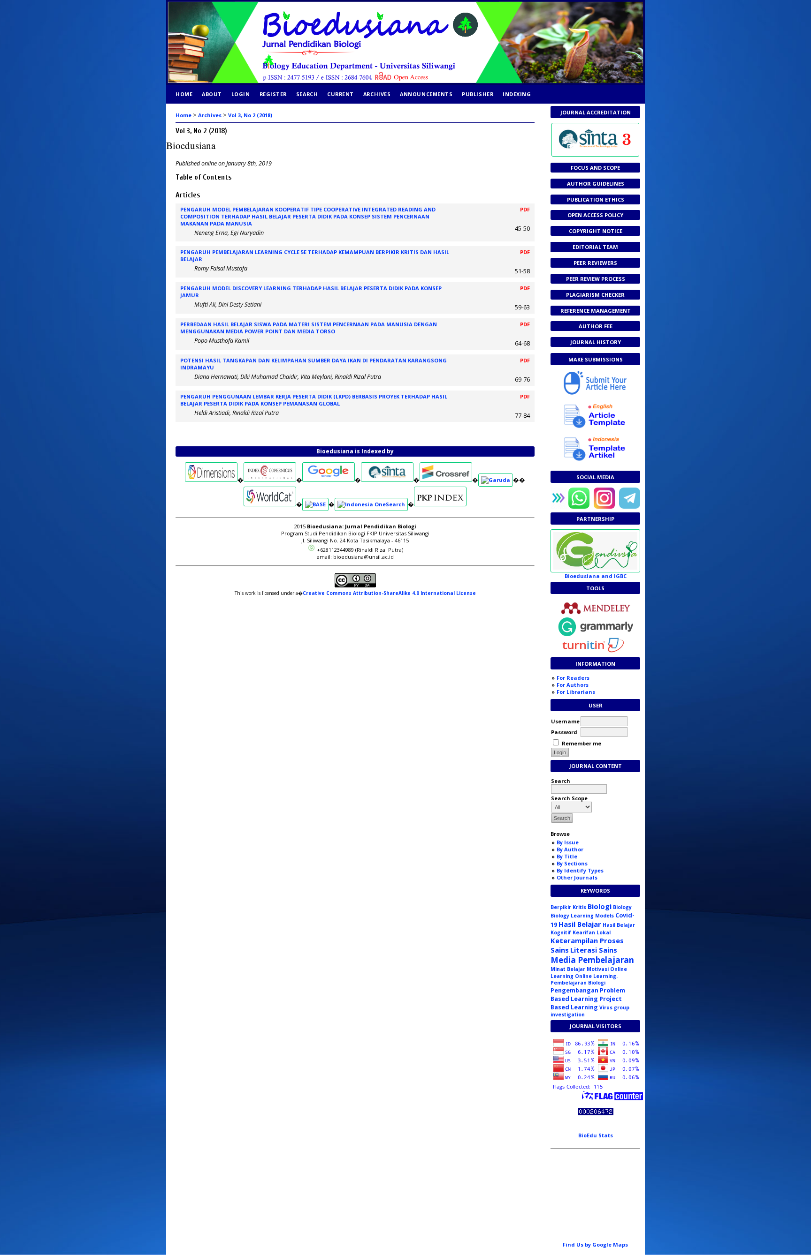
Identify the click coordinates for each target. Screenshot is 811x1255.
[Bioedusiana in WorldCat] (270, 504)
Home (184, 94)
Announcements (426, 94)
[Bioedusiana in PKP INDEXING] (440, 504)
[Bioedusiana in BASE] (315, 504)
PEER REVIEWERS (595, 262)
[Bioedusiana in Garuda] (495, 479)
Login (240, 94)
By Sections (572, 863)
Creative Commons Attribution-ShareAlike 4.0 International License (389, 593)
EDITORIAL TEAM (595, 246)
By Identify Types (580, 870)
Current (340, 94)
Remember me (581, 743)
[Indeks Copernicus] (270, 479)
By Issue (568, 842)
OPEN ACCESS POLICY (595, 214)
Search (307, 94)
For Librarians (576, 691)
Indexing (517, 94)
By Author (570, 849)
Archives (376, 94)
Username (565, 721)
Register (273, 94)
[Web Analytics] (595, 1113)
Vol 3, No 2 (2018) (250, 115)
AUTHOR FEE (595, 326)
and (596, 575)
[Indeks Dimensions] (211, 479)
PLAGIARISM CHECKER (595, 294)
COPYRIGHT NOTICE (595, 230)
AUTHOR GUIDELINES (595, 183)
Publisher (477, 94)
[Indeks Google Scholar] (328, 479)
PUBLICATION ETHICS (595, 199)
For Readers (573, 677)
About (212, 94)
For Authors (573, 684)
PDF (525, 209)
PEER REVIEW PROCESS (595, 278)
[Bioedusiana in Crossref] (446, 479)
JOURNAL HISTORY (595, 342)
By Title (567, 856)
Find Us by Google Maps (595, 1244)
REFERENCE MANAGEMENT (595, 310)
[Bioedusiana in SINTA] (387, 479)
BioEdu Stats (595, 1135)
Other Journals (577, 877)
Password (564, 732)
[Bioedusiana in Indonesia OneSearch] (371, 504)
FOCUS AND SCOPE (595, 167)
